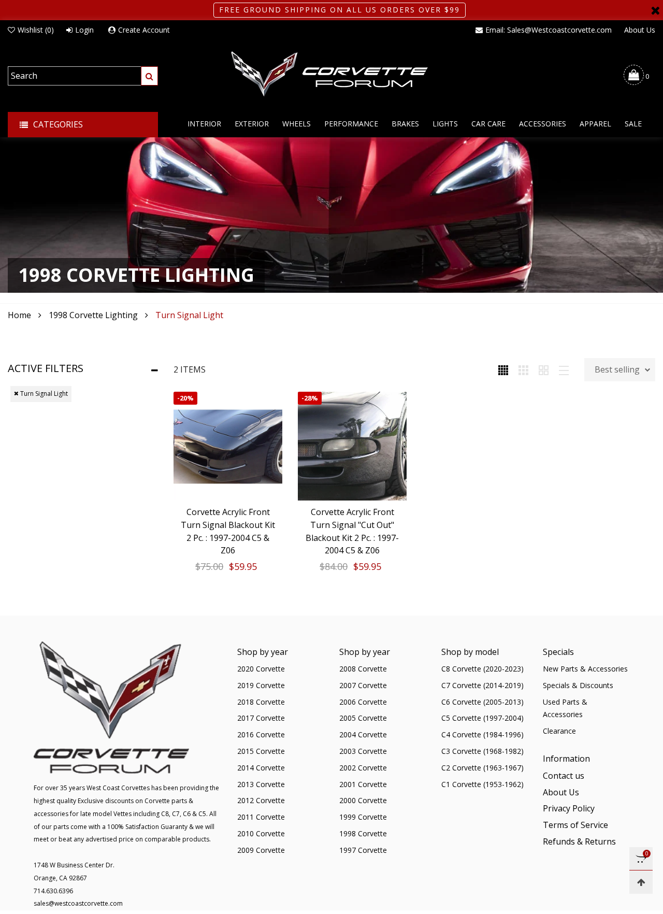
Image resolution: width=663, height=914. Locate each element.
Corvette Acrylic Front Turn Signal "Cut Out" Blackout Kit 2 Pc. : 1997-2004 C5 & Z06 (352, 531)
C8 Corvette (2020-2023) (482, 669)
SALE (633, 123)
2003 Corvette (363, 751)
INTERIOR (204, 123)
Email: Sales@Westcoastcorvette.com (548, 30)
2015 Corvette (261, 751)
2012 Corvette (261, 800)
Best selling (617, 369)
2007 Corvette (363, 685)
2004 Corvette (363, 734)
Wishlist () (36, 30)
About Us (639, 30)
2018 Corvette (261, 702)
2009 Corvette (261, 850)
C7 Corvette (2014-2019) (482, 685)
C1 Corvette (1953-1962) (482, 784)
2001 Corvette (363, 784)
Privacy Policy (569, 808)
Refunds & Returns (579, 841)
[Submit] (149, 75)
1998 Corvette (363, 833)
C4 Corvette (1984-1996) (482, 734)
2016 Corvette (261, 734)
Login (84, 30)
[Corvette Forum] (331, 74)
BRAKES (405, 123)
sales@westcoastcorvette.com (78, 903)
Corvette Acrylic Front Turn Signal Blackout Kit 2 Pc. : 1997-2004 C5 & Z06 (228, 531)
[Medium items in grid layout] (503, 369)
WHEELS (296, 123)
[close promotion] (655, 10)
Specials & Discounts (578, 685)
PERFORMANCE (351, 123)
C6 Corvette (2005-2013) (482, 702)
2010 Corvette (261, 833)
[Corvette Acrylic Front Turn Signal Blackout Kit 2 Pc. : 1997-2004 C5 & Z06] (228, 446)
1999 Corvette (363, 817)
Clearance (559, 731)
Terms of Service (575, 825)
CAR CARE (488, 123)
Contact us (563, 775)
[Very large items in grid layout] (544, 369)
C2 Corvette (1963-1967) (482, 768)
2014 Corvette (261, 768)
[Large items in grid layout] (523, 369)
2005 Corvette (363, 718)
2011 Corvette (261, 817)
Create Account (144, 30)
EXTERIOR (252, 123)
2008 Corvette (363, 669)
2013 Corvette (261, 784)
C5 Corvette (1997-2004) (482, 718)
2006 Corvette (363, 702)
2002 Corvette (363, 768)
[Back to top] (641, 882)
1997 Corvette (363, 850)
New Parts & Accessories (585, 669)
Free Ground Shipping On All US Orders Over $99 (339, 10)
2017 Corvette (261, 718)
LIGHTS (445, 123)
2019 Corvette (261, 685)
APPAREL (595, 123)
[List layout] (564, 369)
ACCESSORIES (542, 123)
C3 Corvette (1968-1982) (482, 751)
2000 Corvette (363, 800)
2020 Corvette (261, 669)
